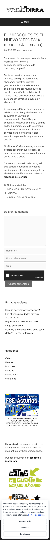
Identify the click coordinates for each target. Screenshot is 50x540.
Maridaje (10, 366)
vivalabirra (22, 185)
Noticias (11, 185)
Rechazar (25, 527)
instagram (11, 461)
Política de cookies (36, 515)
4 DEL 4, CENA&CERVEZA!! (21, 197)
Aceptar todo (25, 521)
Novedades (11, 374)
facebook (34, 457)
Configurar (25, 534)
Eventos (9, 362)
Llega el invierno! (14, 325)
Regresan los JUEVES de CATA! (22, 321)
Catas (8, 358)
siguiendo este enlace (15, 177)
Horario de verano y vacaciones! (22, 310)
